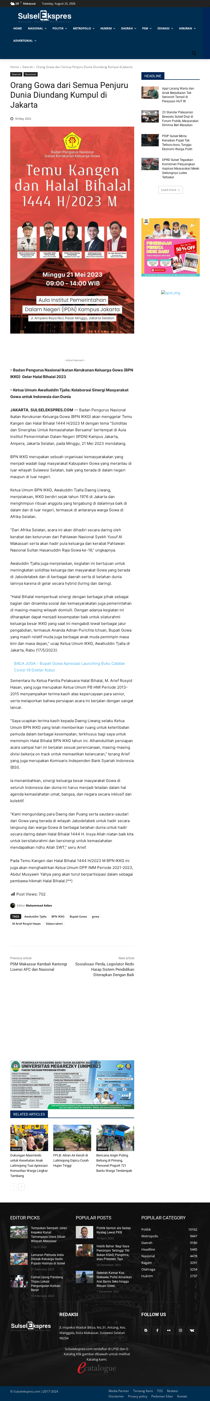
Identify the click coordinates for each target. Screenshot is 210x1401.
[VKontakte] (191, 1330)
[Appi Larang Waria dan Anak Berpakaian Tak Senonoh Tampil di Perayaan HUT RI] (150, 92)
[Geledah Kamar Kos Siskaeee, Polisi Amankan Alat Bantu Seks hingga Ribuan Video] (84, 1277)
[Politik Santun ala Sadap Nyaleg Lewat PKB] (84, 1232)
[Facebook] (15, 933)
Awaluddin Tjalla (35, 916)
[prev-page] (13, 1187)
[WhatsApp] (39, 933)
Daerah (27, 67)
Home (14, 67)
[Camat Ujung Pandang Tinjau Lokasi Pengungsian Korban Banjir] (19, 1281)
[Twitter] (27, 933)
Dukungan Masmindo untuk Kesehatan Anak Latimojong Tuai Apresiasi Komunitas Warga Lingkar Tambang (29, 1165)
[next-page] (21, 1187)
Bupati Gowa (78, 916)
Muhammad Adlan (39, 905)
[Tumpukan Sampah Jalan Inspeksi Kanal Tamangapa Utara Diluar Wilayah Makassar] (19, 1232)
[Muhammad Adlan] (13, 905)
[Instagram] (180, 1330)
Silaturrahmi (54, 923)
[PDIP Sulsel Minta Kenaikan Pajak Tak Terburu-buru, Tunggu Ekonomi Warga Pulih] (150, 140)
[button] (194, 53)
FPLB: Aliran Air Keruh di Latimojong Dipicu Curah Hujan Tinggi (71, 1160)
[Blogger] (145, 1330)
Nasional (30, 74)
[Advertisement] (72, 1024)
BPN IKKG (58, 916)
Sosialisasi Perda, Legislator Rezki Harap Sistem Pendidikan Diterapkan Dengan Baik (104, 969)
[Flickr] (168, 1330)
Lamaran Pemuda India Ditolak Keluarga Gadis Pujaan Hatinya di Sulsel (48, 1259)
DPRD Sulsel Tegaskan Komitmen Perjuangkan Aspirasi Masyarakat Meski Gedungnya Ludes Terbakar (180, 168)
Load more (168, 189)
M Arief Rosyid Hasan (26, 923)
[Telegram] (51, 933)
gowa (95, 916)
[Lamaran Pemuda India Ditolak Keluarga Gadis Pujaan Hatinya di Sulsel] (19, 1259)
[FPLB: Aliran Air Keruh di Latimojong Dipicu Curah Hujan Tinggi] (72, 1138)
